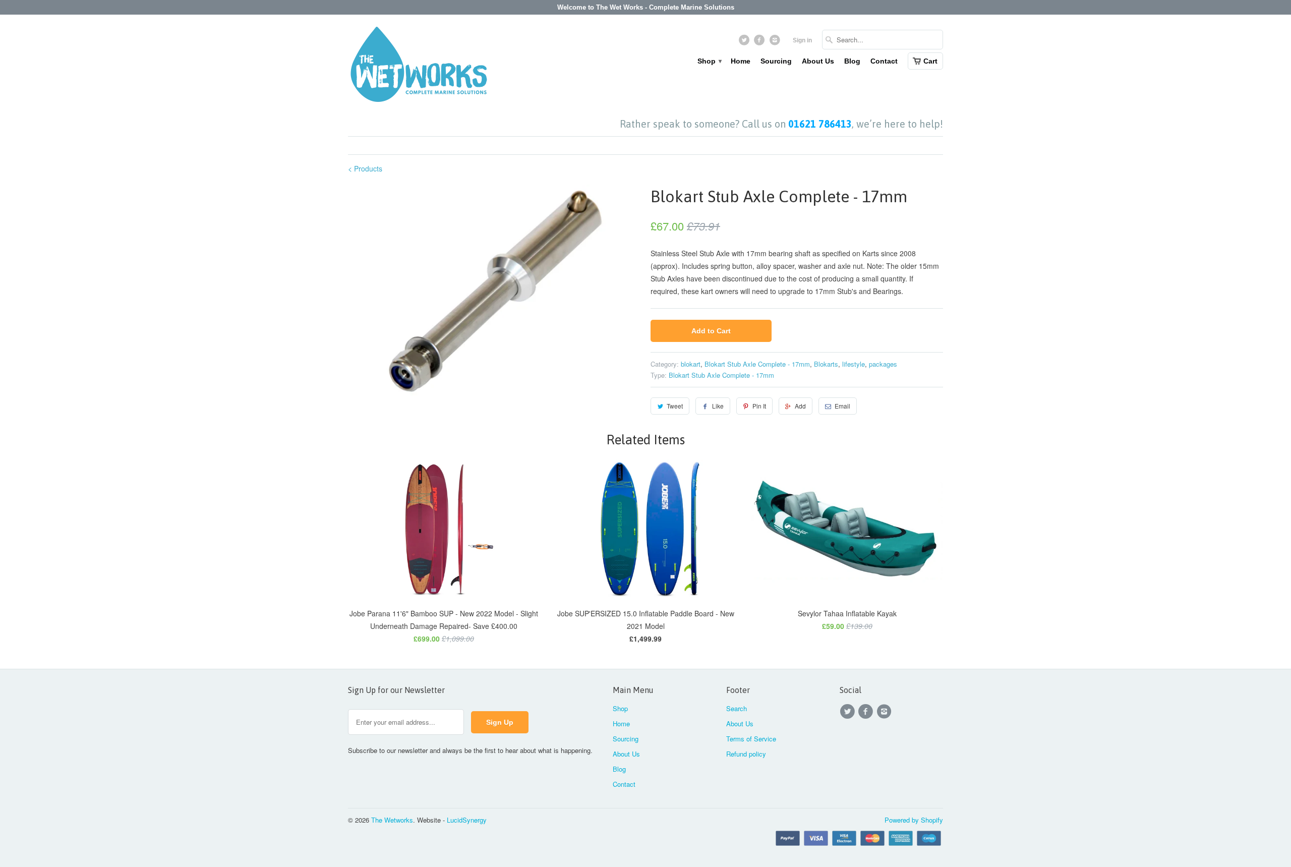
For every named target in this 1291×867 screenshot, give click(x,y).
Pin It (759, 405)
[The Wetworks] (418, 66)
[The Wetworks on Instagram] (776, 42)
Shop (709, 61)
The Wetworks (392, 820)
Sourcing (776, 61)
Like (718, 405)
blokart (690, 364)
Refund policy (746, 754)
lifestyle (853, 364)
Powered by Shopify (914, 820)
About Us (818, 61)
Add (800, 405)
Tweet (675, 405)
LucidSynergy (467, 820)
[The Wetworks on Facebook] (761, 42)
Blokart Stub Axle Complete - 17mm (757, 364)
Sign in (802, 40)
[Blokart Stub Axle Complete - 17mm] (494, 291)
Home (740, 61)
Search (736, 708)
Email (842, 405)
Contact (884, 61)
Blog (852, 61)
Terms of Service (751, 738)
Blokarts (826, 364)
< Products (365, 168)
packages (883, 364)
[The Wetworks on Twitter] (745, 42)
